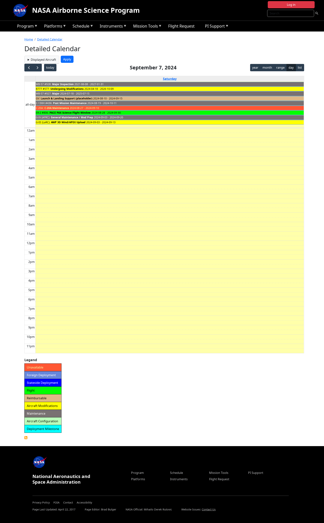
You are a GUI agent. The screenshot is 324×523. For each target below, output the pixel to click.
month (267, 67)
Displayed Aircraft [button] (43, 60)
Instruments (110, 26)
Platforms (52, 26)
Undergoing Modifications (67, 89)
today (50, 67)
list (300, 67)
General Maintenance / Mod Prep (72, 117)
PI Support (214, 26)
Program (24, 26)
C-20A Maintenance (56, 108)
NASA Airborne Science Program (86, 10)
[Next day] (37, 67)
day (291, 67)
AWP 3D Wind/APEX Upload (68, 122)
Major (55, 93)
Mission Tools (144, 26)
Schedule (80, 26)
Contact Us (209, 509)
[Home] (21, 10)
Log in (291, 5)
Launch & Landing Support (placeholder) (66, 98)
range (280, 67)
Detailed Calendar (49, 39)
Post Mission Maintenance (70, 103)
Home (28, 39)
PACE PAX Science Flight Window (70, 112)
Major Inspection (63, 84)
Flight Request (181, 26)
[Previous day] (28, 67)
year (255, 67)
